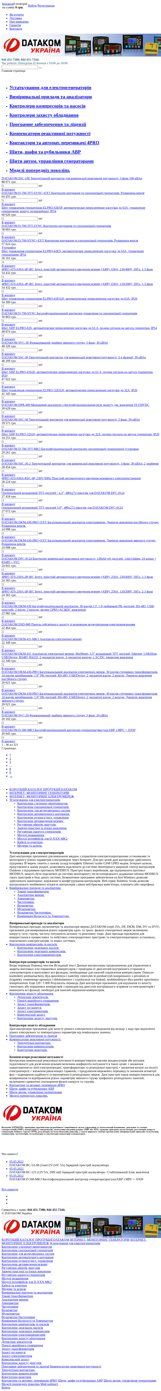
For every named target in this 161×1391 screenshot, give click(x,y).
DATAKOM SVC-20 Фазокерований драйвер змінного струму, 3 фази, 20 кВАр (55, 715)
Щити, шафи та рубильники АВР (45, 151)
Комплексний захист (31, 1014)
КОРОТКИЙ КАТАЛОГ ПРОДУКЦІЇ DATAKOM (43, 789)
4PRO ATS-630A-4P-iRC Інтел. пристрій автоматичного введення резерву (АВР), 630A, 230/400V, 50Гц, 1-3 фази (77, 269)
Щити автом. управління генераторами (51, 161)
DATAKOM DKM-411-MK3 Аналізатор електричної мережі (42, 639)
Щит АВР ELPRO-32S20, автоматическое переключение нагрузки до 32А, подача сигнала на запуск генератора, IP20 (80, 434)
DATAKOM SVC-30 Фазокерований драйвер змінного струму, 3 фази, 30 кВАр (55, 342)
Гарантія (15, 25)
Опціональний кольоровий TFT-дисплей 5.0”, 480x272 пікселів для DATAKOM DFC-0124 (62, 507)
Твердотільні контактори (34, 1043)
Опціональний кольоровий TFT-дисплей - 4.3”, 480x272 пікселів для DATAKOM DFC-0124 (63, 493)
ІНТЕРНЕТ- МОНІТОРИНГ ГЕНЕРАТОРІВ (39, 792)
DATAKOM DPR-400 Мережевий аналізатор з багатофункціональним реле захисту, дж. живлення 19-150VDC (75, 405)
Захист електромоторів (33, 1011)
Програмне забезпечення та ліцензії (47, 124)
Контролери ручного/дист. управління (43, 817)
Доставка (15, 18)
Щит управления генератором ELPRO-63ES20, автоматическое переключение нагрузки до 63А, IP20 (69, 298)
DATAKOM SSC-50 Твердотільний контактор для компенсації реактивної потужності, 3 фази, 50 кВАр (71, 419)
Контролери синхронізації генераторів (43, 807)
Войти (32, 5)
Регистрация (46, 5)
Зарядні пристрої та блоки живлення (42, 828)
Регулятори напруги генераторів (39, 831)
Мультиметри (26, 909)
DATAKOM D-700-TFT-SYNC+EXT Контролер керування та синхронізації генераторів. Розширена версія (73, 193)
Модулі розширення (31, 835)
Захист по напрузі (29, 1007)
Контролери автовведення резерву (40, 821)
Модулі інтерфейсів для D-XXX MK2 (42, 838)
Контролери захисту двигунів (37, 1018)
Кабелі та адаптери (30, 842)
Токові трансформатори (33, 891)
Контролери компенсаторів (35, 1046)
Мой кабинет (49, 1384)
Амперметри (26, 898)
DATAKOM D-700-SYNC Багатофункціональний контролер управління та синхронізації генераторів (69, 313)
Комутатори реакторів (32, 1050)
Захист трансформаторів (34, 1004)
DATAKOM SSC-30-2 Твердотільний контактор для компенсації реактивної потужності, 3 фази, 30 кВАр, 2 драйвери (80, 463)
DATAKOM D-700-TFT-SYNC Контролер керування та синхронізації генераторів (56, 226)
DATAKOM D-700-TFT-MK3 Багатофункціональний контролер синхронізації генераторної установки (70, 449)
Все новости (10, 1189)
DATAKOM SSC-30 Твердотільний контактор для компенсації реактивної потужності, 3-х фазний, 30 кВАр (74, 357)
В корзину (8, 189)
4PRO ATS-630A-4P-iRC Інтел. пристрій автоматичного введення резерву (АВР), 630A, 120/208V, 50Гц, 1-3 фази (77, 284)
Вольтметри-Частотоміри (34, 912)
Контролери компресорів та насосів (47, 105)
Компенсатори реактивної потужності (50, 133)
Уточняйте (9, 247)
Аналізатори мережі (31, 895)
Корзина (7, 3)
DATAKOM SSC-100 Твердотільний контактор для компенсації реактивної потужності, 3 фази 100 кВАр (72, 178)
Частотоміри (26, 902)
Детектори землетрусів (33, 997)
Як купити (16, 14)
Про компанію (19, 21)
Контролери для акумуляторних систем (44, 810)
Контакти (15, 28)
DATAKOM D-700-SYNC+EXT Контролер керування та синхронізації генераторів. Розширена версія (70, 240)
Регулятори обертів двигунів (37, 824)
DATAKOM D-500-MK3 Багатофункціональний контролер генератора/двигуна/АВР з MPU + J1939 (68, 730)
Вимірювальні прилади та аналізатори (50, 96)
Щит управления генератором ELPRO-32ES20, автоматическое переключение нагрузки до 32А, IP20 (69, 390)
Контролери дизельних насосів (38, 947)
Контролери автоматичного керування (43, 814)
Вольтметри (25, 905)
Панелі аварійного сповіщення (38, 1000)
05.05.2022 (16, 1161)
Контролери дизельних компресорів (41, 951)
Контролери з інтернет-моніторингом (42, 803)
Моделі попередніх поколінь (39, 170)
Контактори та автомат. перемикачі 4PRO (54, 142)
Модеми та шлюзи (30, 845)
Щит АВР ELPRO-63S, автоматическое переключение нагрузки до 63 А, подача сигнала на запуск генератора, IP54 (79, 328)
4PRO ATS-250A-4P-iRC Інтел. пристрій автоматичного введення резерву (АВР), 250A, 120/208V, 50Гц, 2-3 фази (77, 591)
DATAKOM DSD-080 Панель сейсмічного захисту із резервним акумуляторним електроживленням (68, 624)
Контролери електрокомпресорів (39, 954)
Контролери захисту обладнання (44, 115)
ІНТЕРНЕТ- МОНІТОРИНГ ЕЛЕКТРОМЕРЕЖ (41, 796)
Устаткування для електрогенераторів (50, 87)
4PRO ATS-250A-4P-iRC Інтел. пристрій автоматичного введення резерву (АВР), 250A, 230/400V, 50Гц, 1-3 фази (77, 577)
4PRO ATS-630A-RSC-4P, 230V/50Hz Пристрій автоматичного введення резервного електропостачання (71, 478)
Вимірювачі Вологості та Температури (43, 916)
